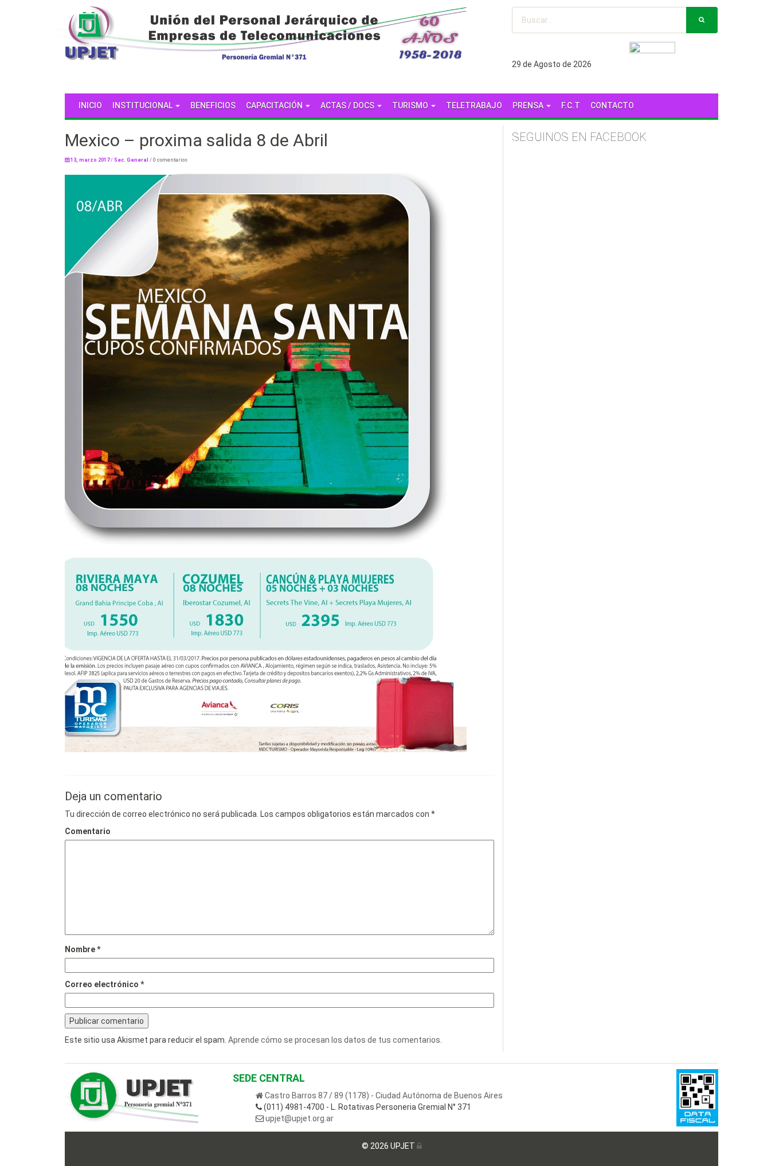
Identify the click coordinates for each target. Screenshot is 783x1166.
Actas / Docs (348, 105)
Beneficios (213, 105)
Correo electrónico (104, 984)
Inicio (90, 105)
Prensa (528, 105)
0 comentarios (170, 160)
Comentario (88, 831)
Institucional (143, 105)
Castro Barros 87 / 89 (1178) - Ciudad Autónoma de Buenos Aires (383, 1095)
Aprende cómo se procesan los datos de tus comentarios (334, 1039)
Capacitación (275, 105)
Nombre (82, 949)
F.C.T (570, 105)
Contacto (612, 105)
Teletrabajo (474, 105)
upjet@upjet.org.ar (299, 1118)
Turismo (411, 105)
